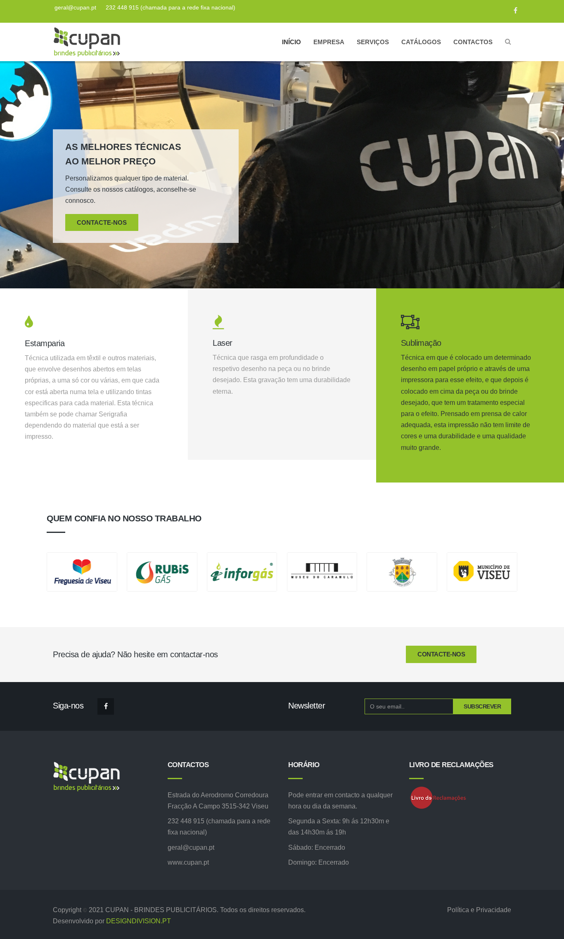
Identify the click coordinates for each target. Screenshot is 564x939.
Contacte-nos (102, 222)
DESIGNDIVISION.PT (138, 921)
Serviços (373, 41)
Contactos (473, 41)
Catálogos (421, 41)
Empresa (328, 41)
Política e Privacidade (479, 909)
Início (291, 41)
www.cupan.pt (188, 862)
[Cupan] (86, 42)
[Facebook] (511, 10)
